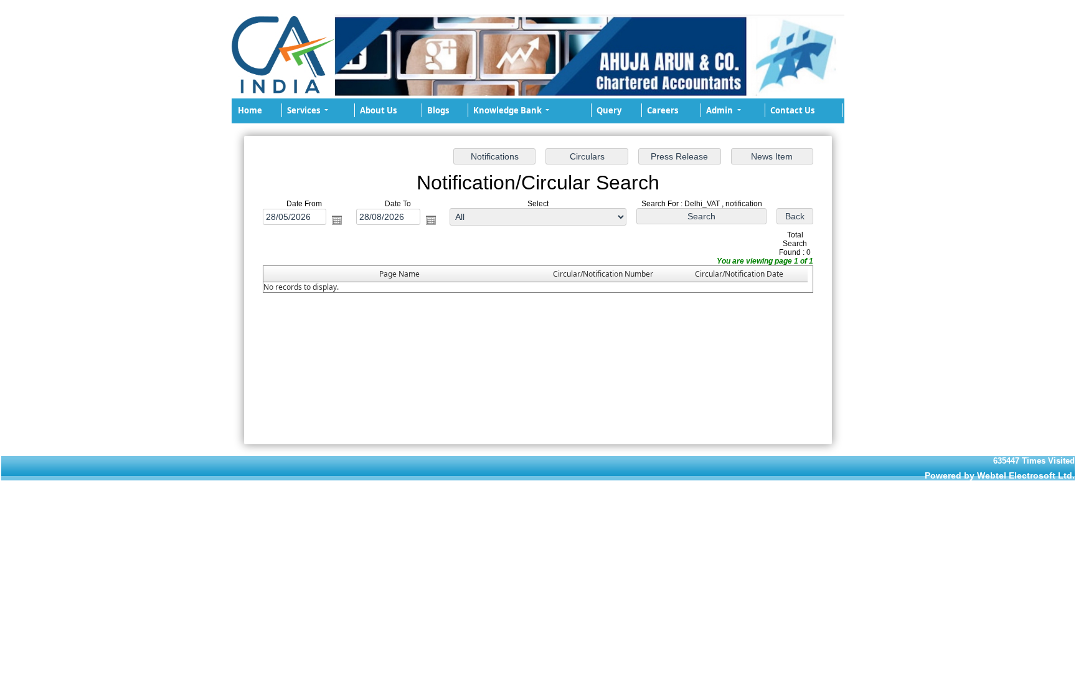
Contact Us (792, 110)
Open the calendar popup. (337, 219)
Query (609, 110)
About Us (378, 110)
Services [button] (304, 110)
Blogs (438, 110)
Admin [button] (720, 110)
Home (250, 110)
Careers (662, 110)
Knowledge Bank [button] (508, 110)
